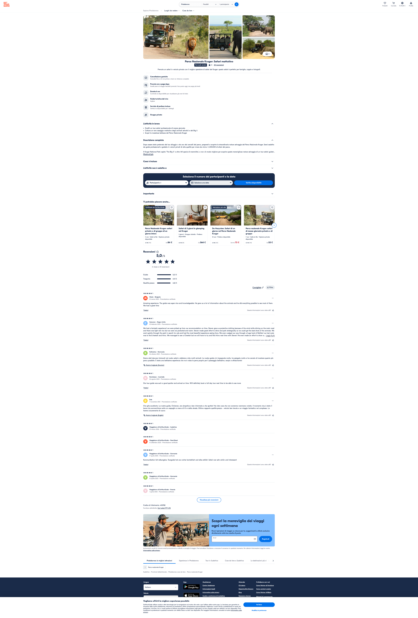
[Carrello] (393, 3)
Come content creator (263, 589)
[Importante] (272, 193)
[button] (216, 65)
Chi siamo (242, 585)
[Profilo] (411, 3)
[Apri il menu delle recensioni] (273, 298)
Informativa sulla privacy (151, 550)
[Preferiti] (385, 3)
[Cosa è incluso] (272, 161)
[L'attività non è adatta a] (272, 168)
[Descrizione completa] (272, 140)
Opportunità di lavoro (246, 589)
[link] (158, 225)
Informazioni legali (209, 589)
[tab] (159, 561)
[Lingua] (402, 3)
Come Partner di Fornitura (265, 585)
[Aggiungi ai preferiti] (172, 207)
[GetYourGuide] (6, 4)
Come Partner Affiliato (263, 592)
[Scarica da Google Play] (191, 587)
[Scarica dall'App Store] (191, 596)
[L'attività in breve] (272, 123)
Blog (240, 592)
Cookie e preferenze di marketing (214, 596)
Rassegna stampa (245, 596)
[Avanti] (274, 225)
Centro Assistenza (209, 585)
